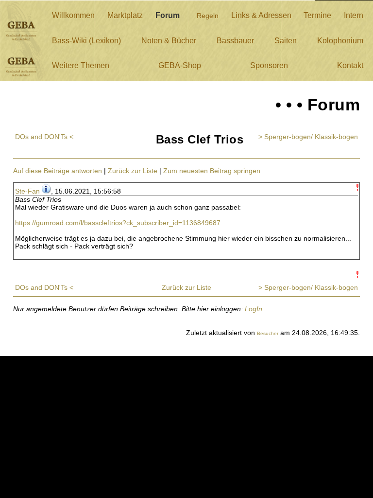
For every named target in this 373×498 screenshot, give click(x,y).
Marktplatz (125, 15)
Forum (167, 15)
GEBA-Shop (179, 65)
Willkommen (73, 15)
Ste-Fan (27, 191)
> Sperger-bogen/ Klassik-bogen (308, 137)
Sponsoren (269, 65)
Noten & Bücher (168, 40)
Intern (353, 15)
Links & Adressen (261, 15)
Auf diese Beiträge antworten (57, 171)
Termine (317, 15)
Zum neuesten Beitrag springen (211, 171)
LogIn (253, 309)
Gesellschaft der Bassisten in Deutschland (21, 31)
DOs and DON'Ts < (44, 137)
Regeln (208, 15)
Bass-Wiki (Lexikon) (86, 40)
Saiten (285, 40)
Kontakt (350, 65)
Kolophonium (340, 40)
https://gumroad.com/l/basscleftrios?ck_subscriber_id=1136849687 (117, 223)
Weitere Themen (80, 65)
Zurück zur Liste (132, 171)
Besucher (267, 333)
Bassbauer (235, 40)
